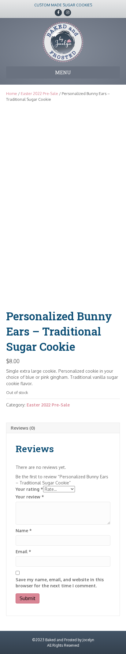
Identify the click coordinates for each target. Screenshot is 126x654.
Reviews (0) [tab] (23, 428)
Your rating (29, 489)
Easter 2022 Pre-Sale (39, 93)
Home (11, 93)
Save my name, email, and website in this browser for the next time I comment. (60, 582)
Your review (30, 496)
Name (24, 530)
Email (23, 551)
